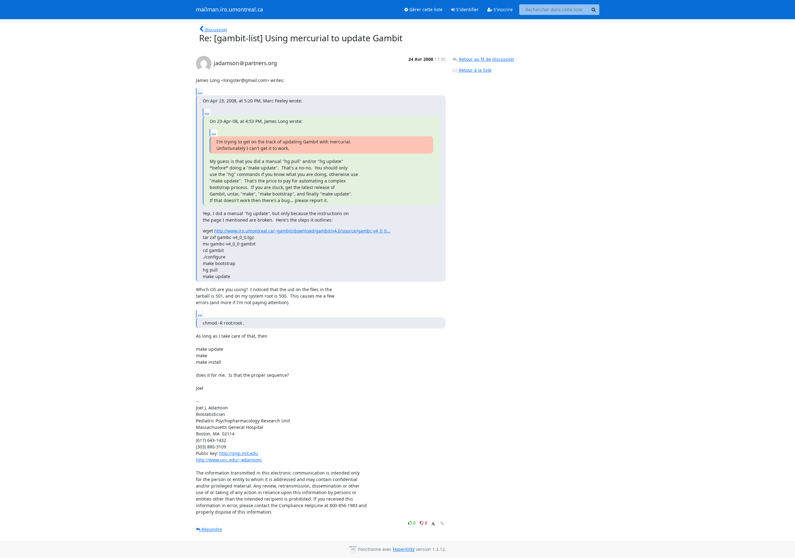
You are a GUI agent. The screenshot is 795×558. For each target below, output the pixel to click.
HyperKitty (404, 549)
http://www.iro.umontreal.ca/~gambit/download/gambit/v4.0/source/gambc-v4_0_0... (302, 231)
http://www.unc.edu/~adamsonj (229, 460)
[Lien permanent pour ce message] (442, 523)
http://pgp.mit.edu (238, 453)
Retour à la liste (475, 70)
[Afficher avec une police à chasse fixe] (433, 524)
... (200, 91)
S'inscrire (502, 9)
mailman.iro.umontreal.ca (229, 9)
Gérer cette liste (425, 9)
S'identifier (467, 9)
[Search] (593, 9)
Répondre (211, 529)
